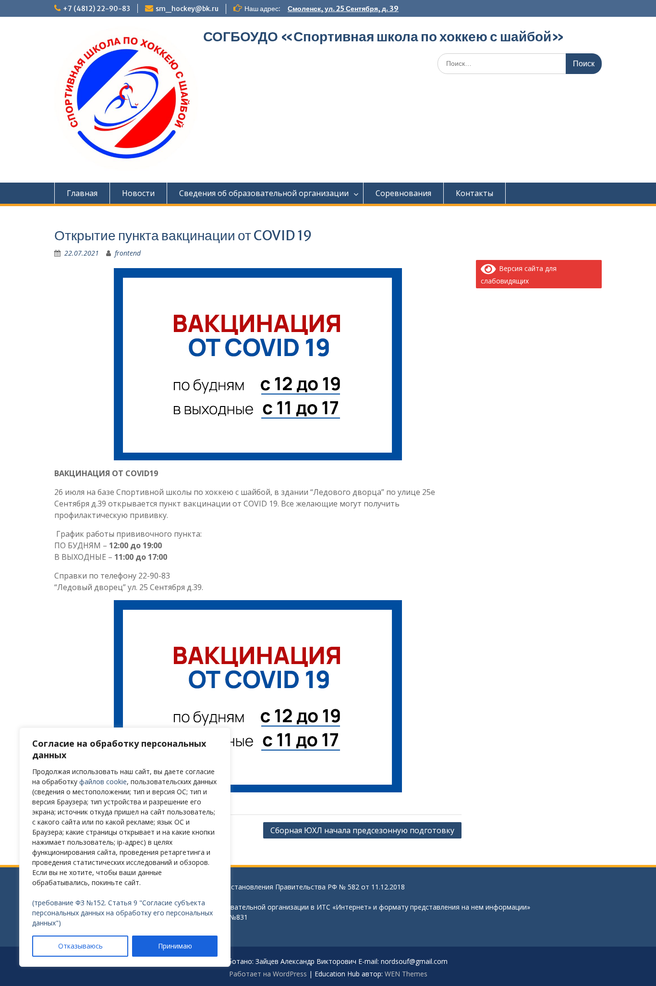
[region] (125, 847)
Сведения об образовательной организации (264, 193)
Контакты (474, 193)
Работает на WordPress (268, 973)
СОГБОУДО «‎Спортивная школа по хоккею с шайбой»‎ (383, 36)
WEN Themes (406, 973)
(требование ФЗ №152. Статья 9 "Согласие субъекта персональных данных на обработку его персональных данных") (122, 912)
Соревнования (403, 193)
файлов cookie (103, 781)
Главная (82, 193)
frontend (128, 253)
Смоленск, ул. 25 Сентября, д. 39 (343, 8)
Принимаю (175, 945)
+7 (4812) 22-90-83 (96, 8)
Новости (138, 193)
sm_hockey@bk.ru (187, 8)
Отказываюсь (80, 945)
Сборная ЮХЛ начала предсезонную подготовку (362, 830)
